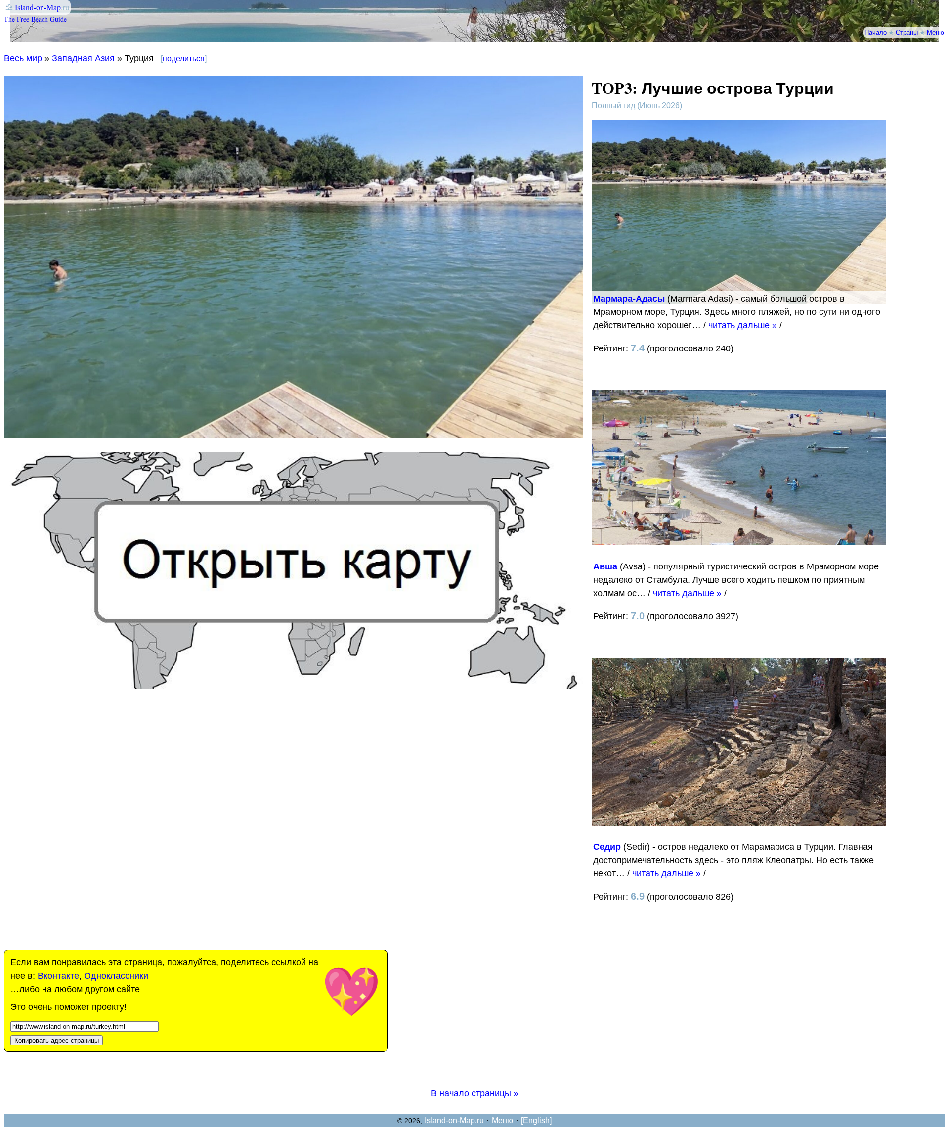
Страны (907, 32)
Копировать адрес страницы (56, 1040)
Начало (875, 32)
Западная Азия (83, 58)
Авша (605, 566)
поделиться (184, 58)
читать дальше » (742, 325)
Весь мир (23, 58)
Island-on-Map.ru (454, 1120)
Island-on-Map (38, 7)
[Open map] (293, 686)
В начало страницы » (474, 1093)
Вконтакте (58, 976)
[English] (536, 1120)
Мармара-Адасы (629, 299)
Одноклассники (116, 976)
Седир (607, 847)
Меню (935, 32)
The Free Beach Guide (35, 19)
